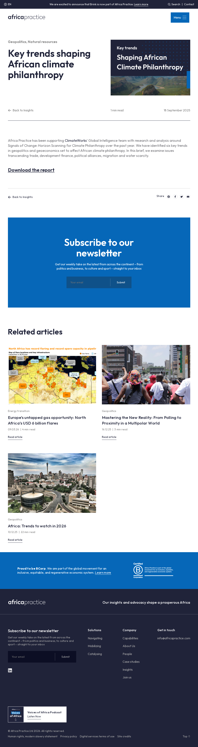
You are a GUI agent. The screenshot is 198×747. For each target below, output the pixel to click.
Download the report (31, 170)
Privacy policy (68, 736)
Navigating (95, 638)
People (127, 654)
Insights (128, 669)
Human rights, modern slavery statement (32, 736)
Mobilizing (94, 646)
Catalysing (95, 654)
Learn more (141, 4)
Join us (127, 677)
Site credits (124, 736)
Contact (189, 4)
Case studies (131, 662)
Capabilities (130, 638)
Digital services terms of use (97, 736)
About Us (129, 646)
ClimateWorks (76, 140)
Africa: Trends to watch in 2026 (37, 525)
